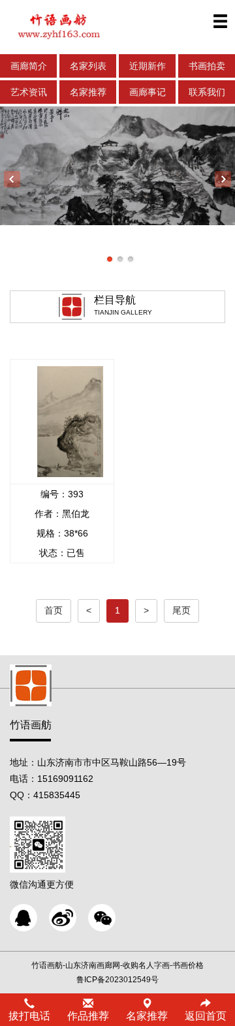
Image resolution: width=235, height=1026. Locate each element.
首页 (53, 610)
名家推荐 (88, 92)
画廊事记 (147, 92)
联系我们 (207, 92)
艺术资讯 (28, 92)
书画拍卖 (207, 66)
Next (223, 179)
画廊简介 (28, 66)
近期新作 (147, 66)
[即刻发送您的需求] (23, 917)
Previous (12, 179)
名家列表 (88, 66)
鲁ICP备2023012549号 (117, 979)
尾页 (181, 610)
